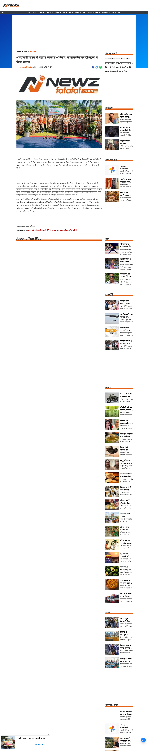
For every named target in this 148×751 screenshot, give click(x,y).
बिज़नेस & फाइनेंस (93, 12)
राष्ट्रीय (49, 12)
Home (18, 51)
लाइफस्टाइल (105, 12)
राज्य (70, 12)
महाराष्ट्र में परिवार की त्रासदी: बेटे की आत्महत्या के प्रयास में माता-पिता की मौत (52, 230)
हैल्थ (113, 12)
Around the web (28, 238)
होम (29, 12)
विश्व (64, 12)
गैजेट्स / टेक (111, 705)
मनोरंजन (77, 12)
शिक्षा (119, 12)
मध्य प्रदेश (33, 51)
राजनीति (57, 12)
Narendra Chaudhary (26, 67)
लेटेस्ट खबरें (110, 53)
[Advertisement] (74, 30)
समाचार (42, 12)
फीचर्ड (34, 12)
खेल (84, 12)
